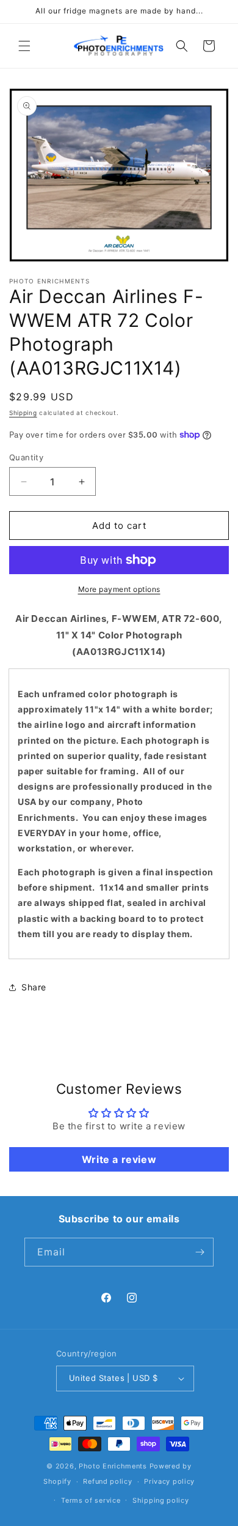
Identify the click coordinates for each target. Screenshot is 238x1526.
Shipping (23, 412)
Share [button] (33, 987)
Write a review (119, 1159)
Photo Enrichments (113, 1466)
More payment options (119, 589)
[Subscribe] (199, 1252)
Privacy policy (169, 1481)
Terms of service (90, 1500)
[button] (24, 45)
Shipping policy (160, 1500)
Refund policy (107, 1481)
